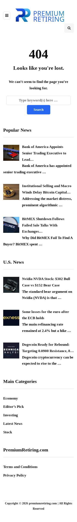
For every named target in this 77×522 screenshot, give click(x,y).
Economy (10, 398)
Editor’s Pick (13, 407)
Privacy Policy (14, 475)
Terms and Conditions (20, 467)
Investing (10, 415)
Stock (7, 432)
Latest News (12, 424)
